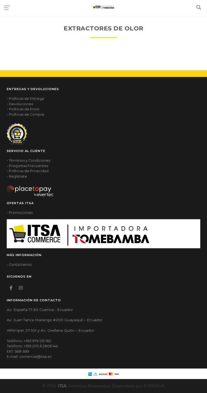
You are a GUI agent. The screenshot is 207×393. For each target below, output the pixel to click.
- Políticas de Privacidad (28, 171)
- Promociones (20, 213)
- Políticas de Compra (25, 114)
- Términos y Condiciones (28, 160)
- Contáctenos (19, 265)
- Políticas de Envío (23, 109)
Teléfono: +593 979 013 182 (29, 341)
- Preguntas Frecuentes (27, 166)
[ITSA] (103, 7)
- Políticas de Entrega (25, 99)
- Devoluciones (20, 104)
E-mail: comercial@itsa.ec (29, 357)
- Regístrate (17, 176)
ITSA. (62, 386)
